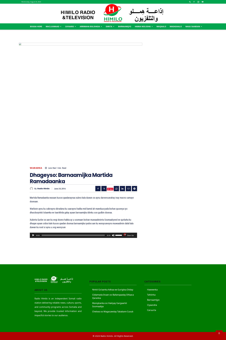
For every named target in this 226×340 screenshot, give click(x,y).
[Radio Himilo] (113, 13)
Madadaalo (176, 26)
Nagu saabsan (192, 26)
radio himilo (43, 189)
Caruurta (151, 310)
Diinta (109, 26)
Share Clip (130, 235)
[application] (83, 235)
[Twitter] (104, 188)
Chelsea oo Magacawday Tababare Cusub (112, 311)
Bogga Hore (36, 26)
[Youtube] (203, 2)
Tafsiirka (151, 294)
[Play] (33, 235)
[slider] (119, 235)
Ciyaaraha (152, 305)
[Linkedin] (122, 188)
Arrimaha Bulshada (90, 26)
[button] (190, 2)
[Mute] (113, 235)
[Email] (128, 188)
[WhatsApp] (116, 188)
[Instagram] (198, 2)
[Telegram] (134, 188)
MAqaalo (161, 26)
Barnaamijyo (124, 26)
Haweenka (152, 289)
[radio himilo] (32, 188)
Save (111, 189)
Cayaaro (69, 26)
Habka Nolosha (143, 26)
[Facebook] (194, 2)
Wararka (36, 168)
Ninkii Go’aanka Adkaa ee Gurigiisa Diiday (112, 289)
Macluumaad (52, 26)
